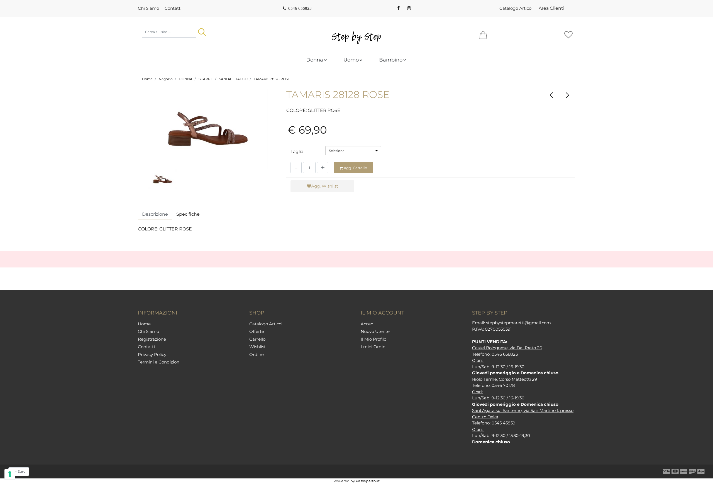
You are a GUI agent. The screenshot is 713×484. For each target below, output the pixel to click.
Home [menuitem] (144, 323)
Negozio (166, 79)
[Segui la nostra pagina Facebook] (398, 8)
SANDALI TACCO (233, 79)
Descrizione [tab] (155, 214)
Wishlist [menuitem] (257, 346)
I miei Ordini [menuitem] (374, 346)
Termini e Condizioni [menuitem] (159, 362)
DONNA (185, 79)
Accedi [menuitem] (368, 323)
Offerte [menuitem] (256, 331)
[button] (201, 32)
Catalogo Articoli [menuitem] (516, 8)
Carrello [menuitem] (257, 339)
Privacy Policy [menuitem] (152, 354)
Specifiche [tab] (188, 214)
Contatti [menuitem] (173, 8)
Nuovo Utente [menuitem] (375, 331)
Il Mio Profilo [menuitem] (373, 339)
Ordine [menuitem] (256, 354)
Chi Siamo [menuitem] (148, 8)
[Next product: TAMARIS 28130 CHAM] (567, 95)
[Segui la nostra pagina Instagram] (408, 8)
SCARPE (206, 79)
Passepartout (368, 481)
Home (147, 79)
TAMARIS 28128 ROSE (272, 79)
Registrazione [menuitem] (152, 339)
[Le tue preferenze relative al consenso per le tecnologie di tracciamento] (9, 474)
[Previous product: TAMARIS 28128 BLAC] (552, 95)
